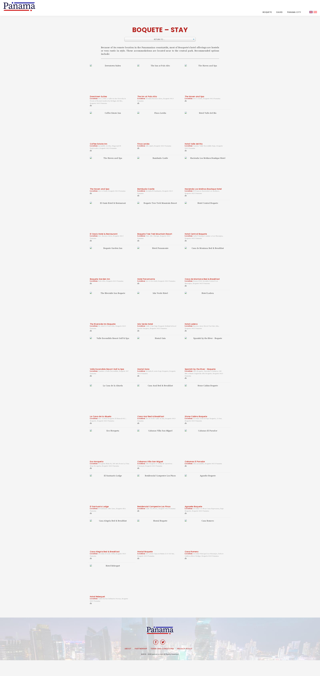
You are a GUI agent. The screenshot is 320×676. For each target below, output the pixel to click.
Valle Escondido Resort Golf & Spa (107, 369)
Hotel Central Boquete (196, 234)
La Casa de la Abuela (100, 416)
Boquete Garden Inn (100, 279)
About (128, 648)
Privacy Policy (184, 648)
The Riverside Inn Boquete (103, 324)
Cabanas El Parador (195, 461)
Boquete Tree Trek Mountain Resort (154, 234)
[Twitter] (162, 642)
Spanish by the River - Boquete (200, 369)
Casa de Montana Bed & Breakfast (202, 279)
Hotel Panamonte (146, 279)
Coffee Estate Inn (98, 144)
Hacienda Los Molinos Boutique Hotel (203, 189)
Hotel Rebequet (97, 596)
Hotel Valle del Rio (193, 144)
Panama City (294, 12)
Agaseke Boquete (193, 506)
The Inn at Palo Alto (147, 96)
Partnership (141, 648)
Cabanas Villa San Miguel (150, 461)
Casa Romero (191, 551)
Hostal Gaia (143, 369)
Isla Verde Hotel (145, 324)
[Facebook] (155, 642)
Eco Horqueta (96, 461)
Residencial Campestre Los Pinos (153, 506)
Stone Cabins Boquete (196, 416)
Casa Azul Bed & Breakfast (150, 416)
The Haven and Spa (194, 96)
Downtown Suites (98, 96)
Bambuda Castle (145, 189)
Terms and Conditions (162, 648)
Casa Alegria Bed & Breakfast (105, 551)
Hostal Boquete (145, 551)
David (279, 12)
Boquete (267, 12)
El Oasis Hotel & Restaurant (104, 234)
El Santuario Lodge (99, 506)
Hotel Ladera (191, 324)
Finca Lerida (143, 144)
